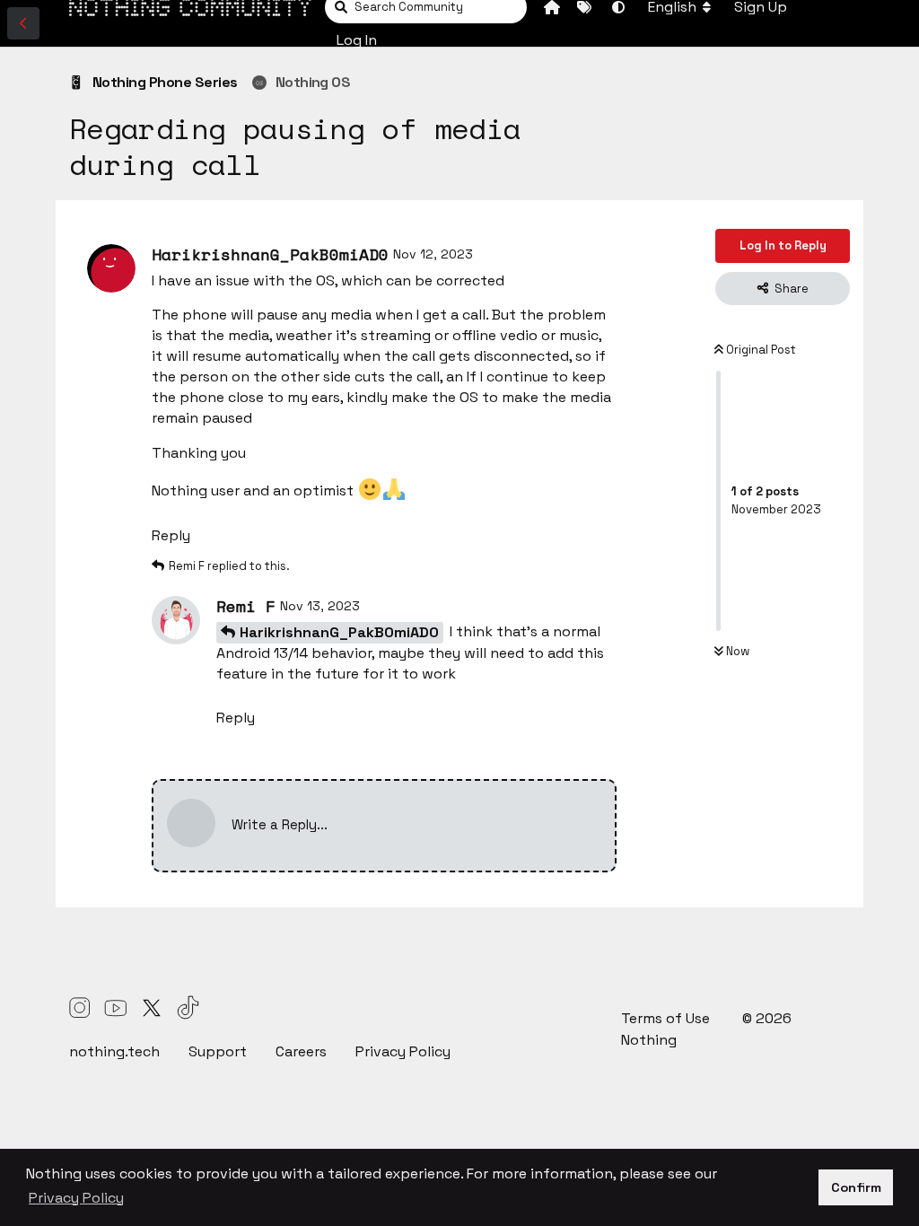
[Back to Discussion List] (23, 23)
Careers (301, 1051)
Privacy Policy (403, 1051)
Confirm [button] (856, 1187)
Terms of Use (667, 1018)
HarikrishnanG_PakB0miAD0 (339, 632)
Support (217, 1051)
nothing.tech (114, 1051)
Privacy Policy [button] (76, 1197)
